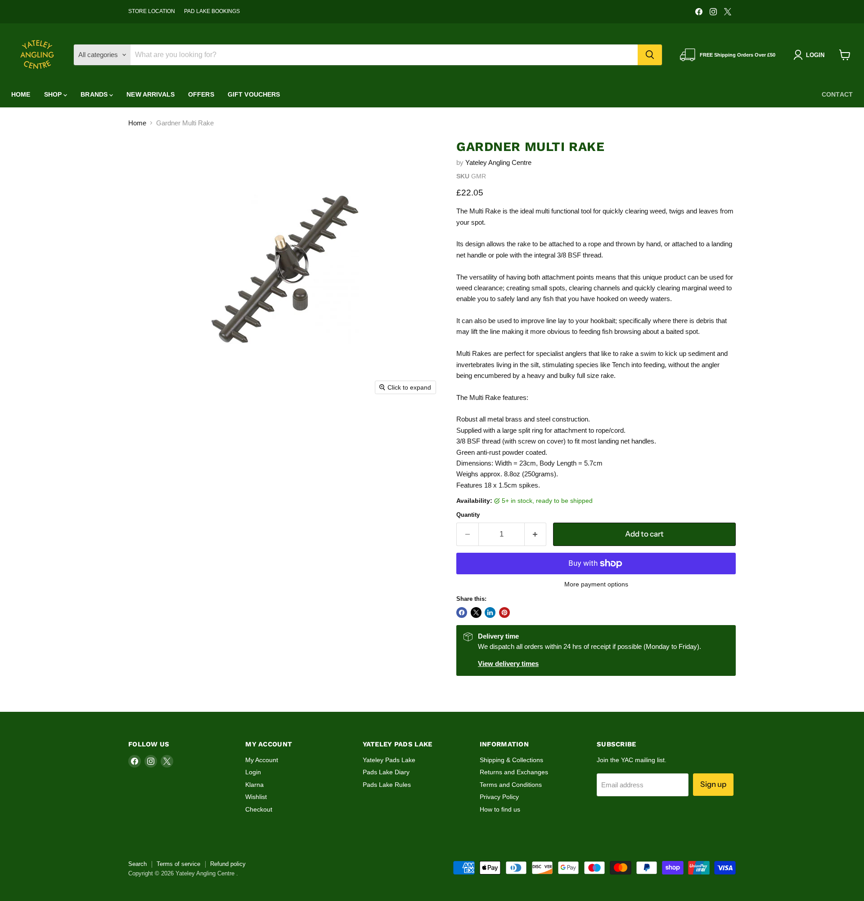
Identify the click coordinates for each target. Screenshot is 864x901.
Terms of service (178, 864)
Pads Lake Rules (387, 784)
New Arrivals (150, 94)
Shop (54, 94)
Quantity (468, 514)
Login (253, 772)
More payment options (596, 584)
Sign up (713, 784)
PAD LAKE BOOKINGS (212, 11)
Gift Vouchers (254, 94)
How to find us (500, 809)
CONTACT (837, 94)
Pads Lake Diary (386, 772)
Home (21, 94)
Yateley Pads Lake (389, 759)
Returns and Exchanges (514, 772)
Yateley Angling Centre (498, 162)
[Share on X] (476, 612)
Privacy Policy (499, 796)
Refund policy (228, 864)
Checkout (258, 809)
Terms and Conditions (511, 784)
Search (137, 864)
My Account (261, 759)
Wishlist (256, 796)
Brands (95, 94)
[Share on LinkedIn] (490, 612)
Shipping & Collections (511, 759)
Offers (201, 94)
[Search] (650, 54)
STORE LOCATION (151, 11)
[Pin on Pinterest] (504, 612)
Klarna (254, 784)
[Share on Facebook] (461, 612)
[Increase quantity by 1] (536, 534)
